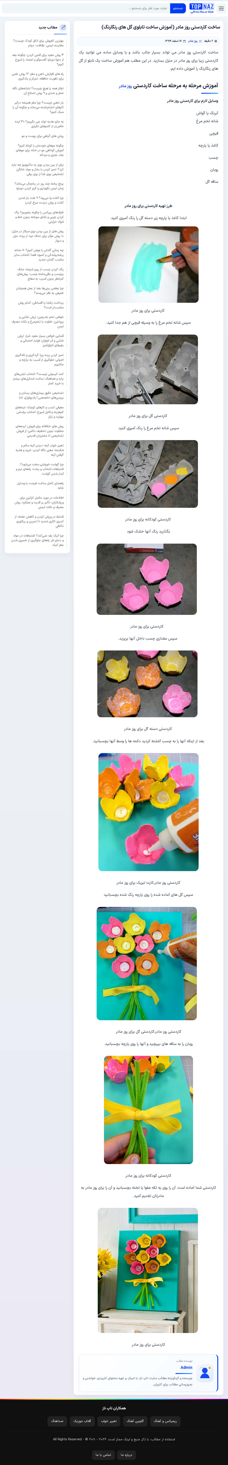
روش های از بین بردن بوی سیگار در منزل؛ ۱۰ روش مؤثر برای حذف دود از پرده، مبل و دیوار (37, 236)
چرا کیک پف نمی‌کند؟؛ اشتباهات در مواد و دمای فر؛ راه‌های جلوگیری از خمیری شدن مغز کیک (37, 540)
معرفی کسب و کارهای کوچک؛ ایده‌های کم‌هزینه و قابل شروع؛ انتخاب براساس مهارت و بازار (39, 412)
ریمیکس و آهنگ (165, 1421)
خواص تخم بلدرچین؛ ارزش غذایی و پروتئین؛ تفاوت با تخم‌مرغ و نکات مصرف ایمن (38, 322)
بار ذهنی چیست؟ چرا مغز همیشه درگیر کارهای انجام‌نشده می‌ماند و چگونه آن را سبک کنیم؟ (38, 107)
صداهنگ (57, 1421)
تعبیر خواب (109, 1421)
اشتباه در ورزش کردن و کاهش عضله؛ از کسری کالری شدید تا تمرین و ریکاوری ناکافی (39, 521)
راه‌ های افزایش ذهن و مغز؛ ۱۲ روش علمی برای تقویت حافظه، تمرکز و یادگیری (38, 76)
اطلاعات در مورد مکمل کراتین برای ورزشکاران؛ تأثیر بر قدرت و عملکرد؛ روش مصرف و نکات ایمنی (39, 503)
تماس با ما (103, 1455)
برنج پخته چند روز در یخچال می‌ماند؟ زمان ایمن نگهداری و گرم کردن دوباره (39, 186)
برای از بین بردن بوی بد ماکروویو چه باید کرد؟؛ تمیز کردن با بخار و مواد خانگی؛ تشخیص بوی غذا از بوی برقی (37, 170)
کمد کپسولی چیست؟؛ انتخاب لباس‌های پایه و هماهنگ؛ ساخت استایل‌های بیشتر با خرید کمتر (38, 379)
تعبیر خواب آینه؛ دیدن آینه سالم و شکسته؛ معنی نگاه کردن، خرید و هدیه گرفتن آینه (40, 450)
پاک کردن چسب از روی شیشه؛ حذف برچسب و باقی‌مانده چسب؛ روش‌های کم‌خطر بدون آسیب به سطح (40, 274)
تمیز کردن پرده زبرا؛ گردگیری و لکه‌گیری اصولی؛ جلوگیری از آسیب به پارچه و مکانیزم (39, 360)
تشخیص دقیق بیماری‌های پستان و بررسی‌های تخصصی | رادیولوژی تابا (41, 395)
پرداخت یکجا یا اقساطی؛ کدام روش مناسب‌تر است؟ (41, 305)
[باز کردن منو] (221, 8)
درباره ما (126, 1455)
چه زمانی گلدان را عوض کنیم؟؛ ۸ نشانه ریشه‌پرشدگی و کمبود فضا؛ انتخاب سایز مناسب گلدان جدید (39, 255)
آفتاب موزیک (82, 1421)
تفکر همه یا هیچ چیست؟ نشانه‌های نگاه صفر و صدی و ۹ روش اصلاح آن (38, 90)
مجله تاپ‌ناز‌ (201, 8)
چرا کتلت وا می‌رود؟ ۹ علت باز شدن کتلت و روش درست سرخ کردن (41, 200)
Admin (186, 1368)
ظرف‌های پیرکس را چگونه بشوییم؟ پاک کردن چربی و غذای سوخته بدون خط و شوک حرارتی (39, 217)
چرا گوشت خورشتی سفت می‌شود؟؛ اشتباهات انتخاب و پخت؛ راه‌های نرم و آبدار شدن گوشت (40, 469)
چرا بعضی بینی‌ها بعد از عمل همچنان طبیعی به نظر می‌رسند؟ (40, 290)
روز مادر (193, 41)
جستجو (178, 8)
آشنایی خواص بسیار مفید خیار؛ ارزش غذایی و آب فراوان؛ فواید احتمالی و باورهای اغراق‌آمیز (41, 341)
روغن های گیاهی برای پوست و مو (43, 136)
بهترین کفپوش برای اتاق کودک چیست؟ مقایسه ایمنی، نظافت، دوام (38, 43)
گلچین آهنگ (135, 1421)
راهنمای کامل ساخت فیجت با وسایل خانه (40, 485)
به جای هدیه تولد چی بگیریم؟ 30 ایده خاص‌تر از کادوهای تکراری (39, 124)
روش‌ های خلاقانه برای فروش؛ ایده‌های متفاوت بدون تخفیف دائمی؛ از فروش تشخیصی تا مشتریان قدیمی (40, 431)
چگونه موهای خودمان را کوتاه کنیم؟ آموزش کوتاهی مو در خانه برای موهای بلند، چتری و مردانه (40, 150)
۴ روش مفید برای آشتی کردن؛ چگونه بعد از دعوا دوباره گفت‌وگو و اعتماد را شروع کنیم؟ (38, 60)
